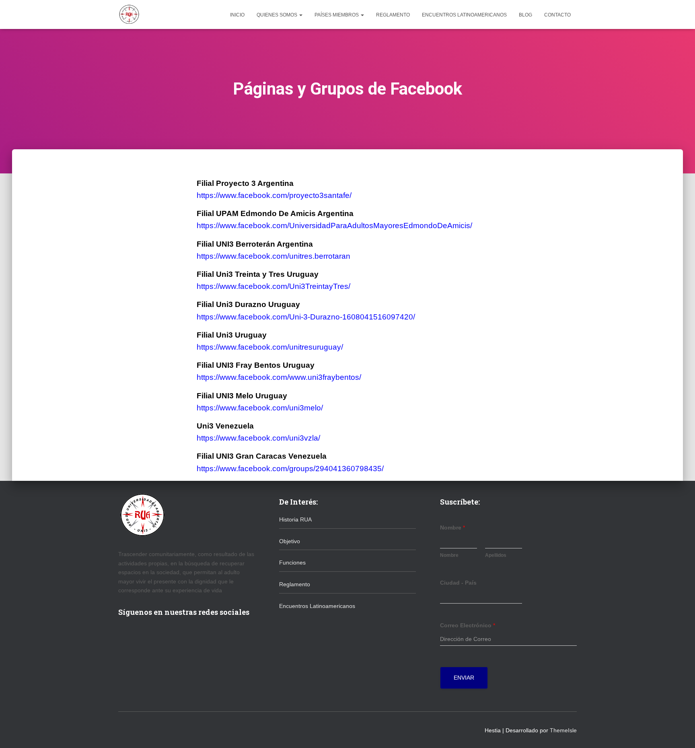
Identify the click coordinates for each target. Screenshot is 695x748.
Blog (525, 15)
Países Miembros (337, 15)
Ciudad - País (458, 582)
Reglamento (393, 15)
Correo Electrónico (467, 625)
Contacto (557, 15)
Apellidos (495, 555)
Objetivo (289, 541)
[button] (300, 15)
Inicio (237, 15)
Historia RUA (295, 519)
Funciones (292, 562)
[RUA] (129, 14)
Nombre (452, 527)
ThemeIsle (563, 730)
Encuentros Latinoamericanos (464, 15)
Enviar (464, 677)
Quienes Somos (277, 15)
